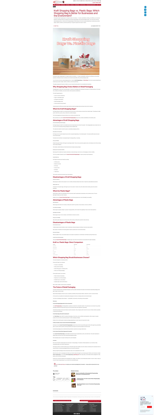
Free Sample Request (93, 408)
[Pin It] (145, 12)
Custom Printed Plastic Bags (58, 407)
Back (54, 6)
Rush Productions (81, 406)
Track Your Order (69, 406)
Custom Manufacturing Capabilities (59, 405)
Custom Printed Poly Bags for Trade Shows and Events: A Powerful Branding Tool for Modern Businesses (91, 401)
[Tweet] (145, 10)
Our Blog (91, 407)
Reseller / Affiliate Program (93, 405)
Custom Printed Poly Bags (58, 406)
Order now (56, 364)
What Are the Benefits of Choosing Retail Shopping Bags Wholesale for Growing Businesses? (87, 374)
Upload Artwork (81, 407)
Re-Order (68, 407)
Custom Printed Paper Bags (58, 408)
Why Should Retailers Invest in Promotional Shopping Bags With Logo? (88, 385)
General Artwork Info (81, 408)
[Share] (145, 7)
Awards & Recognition (93, 406)
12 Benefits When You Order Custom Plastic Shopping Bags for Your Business (88, 379)
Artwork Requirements (81, 405)
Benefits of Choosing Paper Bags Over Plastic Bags (62, 400)
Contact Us (68, 408)
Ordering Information (69, 405)
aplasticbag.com (63, 364)
